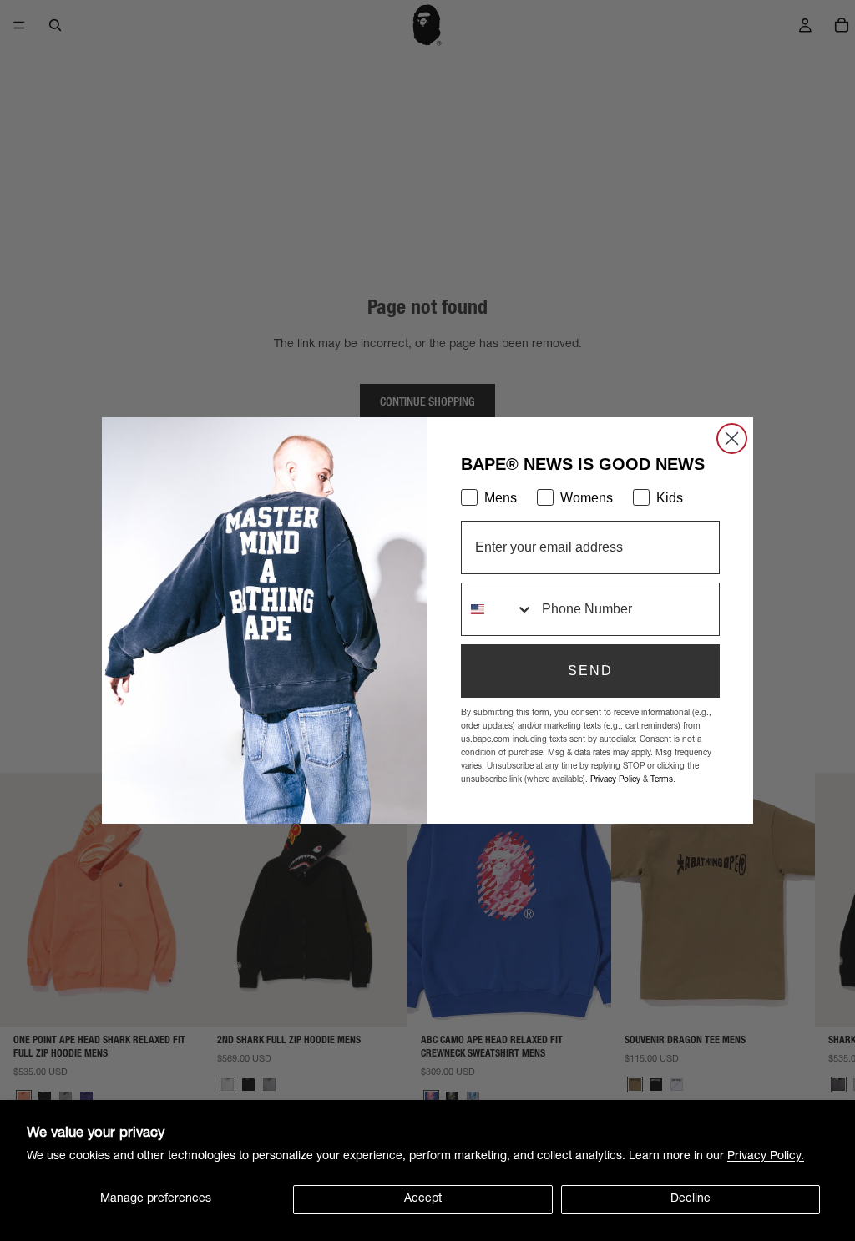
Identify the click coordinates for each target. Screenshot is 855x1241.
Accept (423, 1199)
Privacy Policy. (765, 1157)
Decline (690, 1199)
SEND (590, 670)
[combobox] (498, 609)
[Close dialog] (731, 438)
